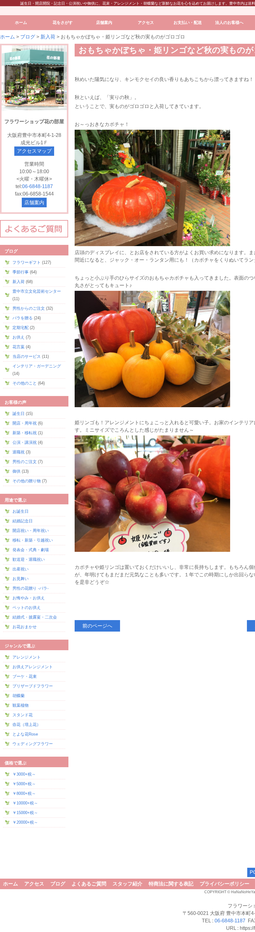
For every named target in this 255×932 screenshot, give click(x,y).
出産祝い (20, 569)
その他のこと (24, 383)
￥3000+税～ (24, 774)
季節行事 (20, 272)
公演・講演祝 (24, 442)
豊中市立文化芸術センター (36, 291)
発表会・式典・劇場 (30, 549)
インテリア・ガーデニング (36, 366)
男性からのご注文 (28, 308)
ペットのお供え (26, 607)
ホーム (7, 36)
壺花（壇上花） (26, 724)
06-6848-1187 (37, 186)
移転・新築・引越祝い (32, 540)
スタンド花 (22, 715)
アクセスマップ (34, 151)
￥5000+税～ (24, 783)
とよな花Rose (25, 734)
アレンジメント (26, 657)
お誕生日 (20, 511)
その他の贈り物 (26, 481)
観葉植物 (20, 705)
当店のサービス (26, 356)
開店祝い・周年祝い (30, 530)
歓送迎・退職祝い (28, 559)
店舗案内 (34, 202)
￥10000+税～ (25, 803)
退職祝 (18, 452)
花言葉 (18, 346)
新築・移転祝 (24, 432)
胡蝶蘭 (18, 695)
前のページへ (97, 625)
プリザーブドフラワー (32, 686)
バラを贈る (22, 318)
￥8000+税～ (24, 793)
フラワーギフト (26, 262)
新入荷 (47, 36)
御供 (16, 471)
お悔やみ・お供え (28, 598)
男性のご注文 (24, 461)
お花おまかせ (24, 626)
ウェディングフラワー (32, 743)
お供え (18, 337)
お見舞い (20, 578)
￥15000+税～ (25, 812)
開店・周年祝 (24, 423)
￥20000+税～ (25, 822)
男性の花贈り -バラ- (30, 588)
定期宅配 (20, 327)
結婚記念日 (22, 521)
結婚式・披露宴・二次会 (34, 617)
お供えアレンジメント (32, 666)
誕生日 (18, 413)
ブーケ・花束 (24, 676)
